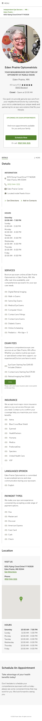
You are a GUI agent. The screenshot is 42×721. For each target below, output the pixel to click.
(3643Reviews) (21, 88)
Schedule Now (21, 138)
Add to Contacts (30, 201)
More (38, 158)
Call (10, 382)
